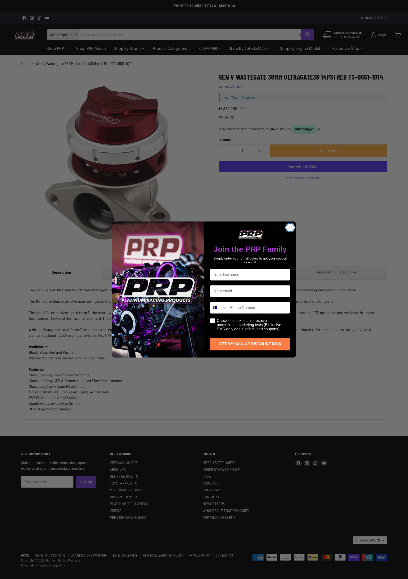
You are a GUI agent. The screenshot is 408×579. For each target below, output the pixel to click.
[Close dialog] (290, 227)
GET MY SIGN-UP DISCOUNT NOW (250, 344)
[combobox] (218, 307)
